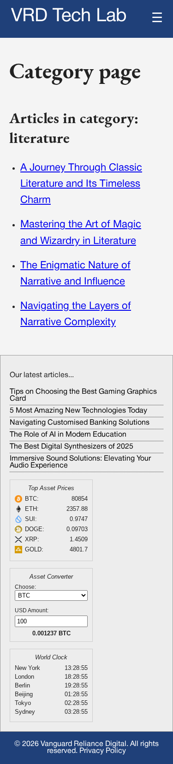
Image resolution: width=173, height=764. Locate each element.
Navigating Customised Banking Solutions (79, 423)
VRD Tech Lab (69, 16)
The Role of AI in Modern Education (68, 435)
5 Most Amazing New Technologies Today (78, 411)
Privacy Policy (102, 751)
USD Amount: (31, 610)
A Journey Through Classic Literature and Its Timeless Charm (81, 184)
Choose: (25, 587)
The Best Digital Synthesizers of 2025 (71, 447)
